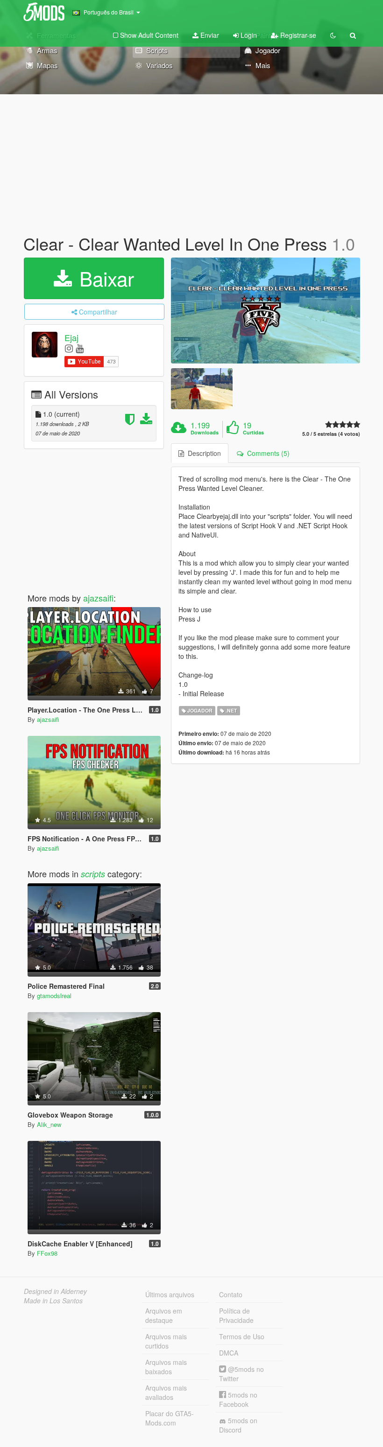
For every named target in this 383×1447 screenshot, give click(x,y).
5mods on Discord (238, 1425)
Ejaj (71, 337)
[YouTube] (79, 348)
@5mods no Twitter (241, 1373)
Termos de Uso (241, 1336)
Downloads (205, 432)
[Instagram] (68, 348)
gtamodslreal (54, 995)
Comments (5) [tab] (266, 453)
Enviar (209, 35)
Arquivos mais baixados (166, 1366)
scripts (93, 874)
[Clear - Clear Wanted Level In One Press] (265, 311)
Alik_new (49, 1124)
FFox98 (47, 1253)
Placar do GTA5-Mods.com (169, 1418)
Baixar (104, 278)
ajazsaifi (98, 598)
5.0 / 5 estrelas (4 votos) (331, 433)
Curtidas (253, 432)
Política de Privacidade (236, 1315)
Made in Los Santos (53, 1300)
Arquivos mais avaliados (166, 1392)
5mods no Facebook (238, 1399)
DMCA (228, 1352)
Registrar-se (297, 35)
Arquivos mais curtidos (166, 1341)
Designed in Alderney (55, 1291)
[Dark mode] (333, 35)
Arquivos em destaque (163, 1315)
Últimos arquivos (169, 1294)
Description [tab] (202, 453)
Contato (230, 1294)
